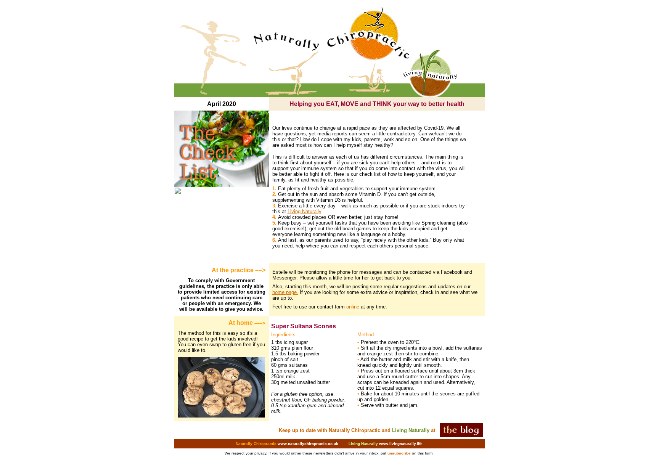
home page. (285, 292)
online (352, 307)
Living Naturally (304, 211)
